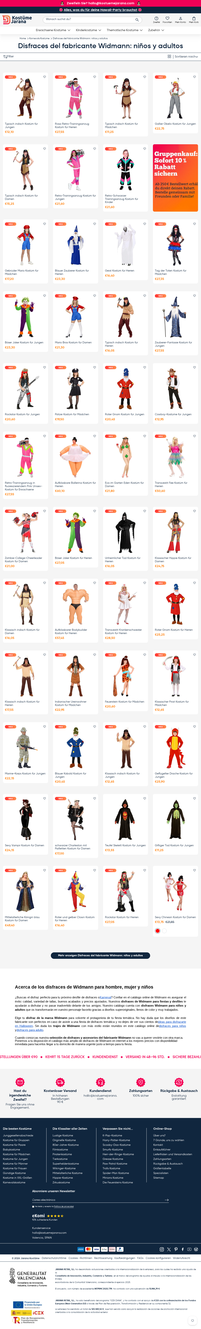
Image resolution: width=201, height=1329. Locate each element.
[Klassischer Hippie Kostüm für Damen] (175, 532)
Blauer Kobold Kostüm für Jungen (70, 775)
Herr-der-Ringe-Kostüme (118, 1154)
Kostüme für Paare (14, 1145)
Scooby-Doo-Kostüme (117, 1145)
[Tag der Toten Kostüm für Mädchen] (175, 245)
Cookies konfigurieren (158, 1258)
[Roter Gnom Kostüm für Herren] (175, 604)
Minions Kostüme (113, 1178)
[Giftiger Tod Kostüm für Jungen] (175, 820)
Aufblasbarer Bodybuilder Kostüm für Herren (71, 632)
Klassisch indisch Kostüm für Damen (22, 632)
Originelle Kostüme (64, 1140)
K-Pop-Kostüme (112, 1135)
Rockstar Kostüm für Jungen (22, 414)
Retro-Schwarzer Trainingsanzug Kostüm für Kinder (121, 199)
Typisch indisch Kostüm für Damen (21, 197)
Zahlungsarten (162, 1159)
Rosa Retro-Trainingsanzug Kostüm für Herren (72, 126)
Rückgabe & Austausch (168, 1163)
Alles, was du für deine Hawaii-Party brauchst (100, 10)
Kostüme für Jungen (15, 1159)
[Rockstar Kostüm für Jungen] (25, 388)
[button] (194, 19)
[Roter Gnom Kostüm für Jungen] (125, 388)
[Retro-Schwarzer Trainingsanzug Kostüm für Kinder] (125, 170)
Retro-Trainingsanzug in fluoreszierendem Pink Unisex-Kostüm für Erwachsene (23, 486)
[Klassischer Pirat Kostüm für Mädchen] (175, 676)
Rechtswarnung (103, 1258)
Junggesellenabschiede (18, 1135)
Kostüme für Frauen (15, 1168)
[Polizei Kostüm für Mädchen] (75, 388)
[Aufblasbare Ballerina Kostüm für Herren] (75, 457)
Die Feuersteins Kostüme (118, 1182)
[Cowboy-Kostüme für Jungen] (175, 388)
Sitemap (158, 1178)
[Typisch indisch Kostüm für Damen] (25, 170)
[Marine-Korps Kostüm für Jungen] (25, 748)
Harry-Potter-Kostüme (116, 1140)
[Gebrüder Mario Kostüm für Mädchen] (25, 245)
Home (23, 38)
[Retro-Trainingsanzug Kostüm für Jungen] (75, 170)
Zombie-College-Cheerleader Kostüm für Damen (23, 560)
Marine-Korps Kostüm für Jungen (25, 773)
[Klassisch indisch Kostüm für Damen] (25, 604)
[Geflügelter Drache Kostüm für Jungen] (175, 748)
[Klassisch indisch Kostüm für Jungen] (125, 748)
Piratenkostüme (62, 1154)
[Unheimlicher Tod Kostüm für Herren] (125, 532)
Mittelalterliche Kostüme (67, 1173)
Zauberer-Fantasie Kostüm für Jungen (173, 344)
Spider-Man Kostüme (116, 1173)
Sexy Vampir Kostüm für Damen (24, 845)
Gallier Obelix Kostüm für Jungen (175, 124)
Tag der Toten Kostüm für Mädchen (170, 272)
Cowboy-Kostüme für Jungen (173, 414)
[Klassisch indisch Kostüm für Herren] (25, 676)
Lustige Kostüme (63, 1135)
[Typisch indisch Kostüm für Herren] (125, 317)
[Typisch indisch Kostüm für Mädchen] (125, 98)
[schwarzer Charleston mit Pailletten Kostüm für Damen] (75, 820)
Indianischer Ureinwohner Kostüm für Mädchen (70, 703)
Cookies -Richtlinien (80, 1258)
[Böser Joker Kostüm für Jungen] (25, 317)
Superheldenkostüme (66, 1163)
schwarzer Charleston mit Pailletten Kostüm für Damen (72, 847)
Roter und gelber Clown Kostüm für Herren (75, 919)
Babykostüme (11, 1149)
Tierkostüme (60, 1159)
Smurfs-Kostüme (113, 1149)
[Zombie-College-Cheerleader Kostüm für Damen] (25, 532)
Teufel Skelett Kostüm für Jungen (125, 845)
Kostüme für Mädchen (16, 1154)
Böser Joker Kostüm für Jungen (24, 342)
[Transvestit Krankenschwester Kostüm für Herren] (125, 604)
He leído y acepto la (54, 1206)
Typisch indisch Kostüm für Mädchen (121, 126)
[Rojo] (157, 930)
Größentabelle (162, 1168)
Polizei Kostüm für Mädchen (72, 414)
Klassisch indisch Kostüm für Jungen (122, 775)
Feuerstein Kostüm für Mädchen (124, 701)
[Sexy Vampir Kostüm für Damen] (25, 820)
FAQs (140, 1258)
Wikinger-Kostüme (64, 1168)
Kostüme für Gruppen (16, 1140)
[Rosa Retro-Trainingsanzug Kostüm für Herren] (75, 98)
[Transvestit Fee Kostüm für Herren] (175, 457)
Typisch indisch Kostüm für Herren (121, 344)
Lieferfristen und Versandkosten (172, 1154)
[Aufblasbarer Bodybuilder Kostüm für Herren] (75, 604)
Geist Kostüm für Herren (119, 270)
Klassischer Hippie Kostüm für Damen (173, 560)
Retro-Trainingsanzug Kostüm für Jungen (75, 197)
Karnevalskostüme (14, 1182)
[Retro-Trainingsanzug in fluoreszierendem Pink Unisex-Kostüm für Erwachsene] (25, 457)
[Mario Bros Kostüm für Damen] (75, 317)
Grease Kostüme (113, 1159)
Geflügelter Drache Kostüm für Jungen (174, 775)
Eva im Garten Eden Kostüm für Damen (124, 485)
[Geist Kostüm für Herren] (125, 245)
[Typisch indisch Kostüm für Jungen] (25, 98)
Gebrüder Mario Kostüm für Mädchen (21, 272)
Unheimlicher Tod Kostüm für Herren (122, 560)
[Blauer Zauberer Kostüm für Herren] (75, 245)
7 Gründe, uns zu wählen (168, 1140)
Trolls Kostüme (111, 1168)
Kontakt (158, 1145)
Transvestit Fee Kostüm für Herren (171, 485)
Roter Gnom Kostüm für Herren (174, 630)
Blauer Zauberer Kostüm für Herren (72, 272)
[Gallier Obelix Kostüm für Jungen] (175, 98)
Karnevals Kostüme (39, 38)
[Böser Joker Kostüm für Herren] (75, 532)
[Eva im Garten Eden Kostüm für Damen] (125, 457)
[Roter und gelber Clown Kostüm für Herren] (75, 891)
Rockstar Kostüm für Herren (122, 917)
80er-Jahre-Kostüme (66, 1145)
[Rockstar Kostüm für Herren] (125, 891)
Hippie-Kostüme (63, 1178)
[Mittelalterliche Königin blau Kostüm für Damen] (25, 891)
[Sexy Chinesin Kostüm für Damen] (175, 891)
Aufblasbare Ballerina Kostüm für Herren (75, 485)
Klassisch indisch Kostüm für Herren (22, 703)
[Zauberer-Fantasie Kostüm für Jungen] (175, 317)
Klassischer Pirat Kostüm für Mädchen (172, 703)
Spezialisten (160, 1173)
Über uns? (159, 1135)
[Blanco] (164, 930)
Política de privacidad (64, 1206)
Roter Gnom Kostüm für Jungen (124, 414)
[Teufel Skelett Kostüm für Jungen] (125, 820)
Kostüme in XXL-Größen (17, 1178)
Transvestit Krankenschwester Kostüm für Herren (123, 632)
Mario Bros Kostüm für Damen (73, 342)
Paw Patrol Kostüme (115, 1163)
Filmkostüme (60, 1149)
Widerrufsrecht (181, 1258)
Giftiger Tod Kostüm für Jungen (174, 845)
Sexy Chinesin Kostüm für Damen (175, 917)
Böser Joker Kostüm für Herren (73, 558)
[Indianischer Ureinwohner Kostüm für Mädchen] (75, 676)
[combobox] (92, 20)
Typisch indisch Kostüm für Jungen (21, 126)
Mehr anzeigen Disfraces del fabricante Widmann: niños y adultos (100, 955)
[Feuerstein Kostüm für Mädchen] (125, 676)
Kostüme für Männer (15, 1163)
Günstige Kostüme (14, 1173)
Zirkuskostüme (61, 1182)
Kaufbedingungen (124, 1258)
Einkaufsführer (161, 1149)
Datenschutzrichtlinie (54, 1258)
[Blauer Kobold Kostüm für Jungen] (75, 748)
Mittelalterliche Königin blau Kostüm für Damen (22, 919)
